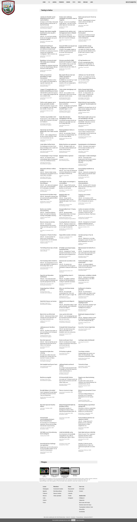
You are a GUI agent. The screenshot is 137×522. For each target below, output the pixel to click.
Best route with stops (84, 502)
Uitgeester (81, 500)
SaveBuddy (82, 511)
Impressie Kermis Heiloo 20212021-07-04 (44, 476)
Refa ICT (91, 517)
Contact (81, 491)
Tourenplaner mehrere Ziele (86, 507)
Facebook (70, 491)
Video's (44, 500)
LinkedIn (70, 493)
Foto (74, 2)
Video (79, 2)
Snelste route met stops (85, 504)
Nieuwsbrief (71, 489)
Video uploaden (57, 495)
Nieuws (68, 2)
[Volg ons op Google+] (131, 4)
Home (44, 2)
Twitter (69, 495)
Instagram (70, 498)
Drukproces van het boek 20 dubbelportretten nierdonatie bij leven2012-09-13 (64, 476)
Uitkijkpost (81, 498)
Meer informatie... (80, 520)
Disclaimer (73, 517)
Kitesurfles (82, 509)
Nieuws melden (57, 493)
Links (91, 2)
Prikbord (61, 2)
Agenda (54, 2)
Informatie (81, 489)
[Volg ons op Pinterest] (135, 4)
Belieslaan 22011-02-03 (75, 475)
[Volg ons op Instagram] (134, 4)
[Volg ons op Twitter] (128, 4)
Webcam (85, 2)
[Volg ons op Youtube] (132, 4)
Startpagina (45, 489)
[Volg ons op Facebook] (126, 4)
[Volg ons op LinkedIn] (129, 4)
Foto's (44, 502)
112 (49, 2)
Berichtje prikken (57, 491)
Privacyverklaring (79, 517)
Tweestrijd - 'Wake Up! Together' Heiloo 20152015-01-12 (55, 476)
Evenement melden (58, 489)
